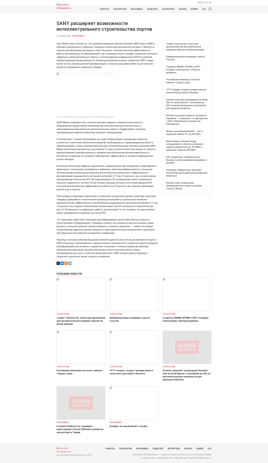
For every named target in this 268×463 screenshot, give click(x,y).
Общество (152, 9)
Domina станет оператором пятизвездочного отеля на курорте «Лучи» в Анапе (184, 186)
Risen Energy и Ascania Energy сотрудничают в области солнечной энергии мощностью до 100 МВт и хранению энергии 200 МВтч (184, 145)
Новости (104, 9)
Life (204, 9)
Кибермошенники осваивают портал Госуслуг (185, 58)
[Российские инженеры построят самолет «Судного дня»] (81, 363)
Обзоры (183, 9)
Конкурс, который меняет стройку (128, 426)
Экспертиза (168, 9)
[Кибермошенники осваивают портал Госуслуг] (134, 310)
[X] (58, 263)
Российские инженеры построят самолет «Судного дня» (183, 81)
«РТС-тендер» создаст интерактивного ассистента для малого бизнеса (186, 91)
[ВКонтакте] (62, 263)
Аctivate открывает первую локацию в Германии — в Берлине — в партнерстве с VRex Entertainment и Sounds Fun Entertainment (187, 119)
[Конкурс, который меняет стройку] (134, 419)
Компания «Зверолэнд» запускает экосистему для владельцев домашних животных (187, 173)
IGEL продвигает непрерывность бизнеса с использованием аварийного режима (186, 160)
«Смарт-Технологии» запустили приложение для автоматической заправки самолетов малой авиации (185, 46)
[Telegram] (70, 263)
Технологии (119, 9)
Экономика (137, 9)
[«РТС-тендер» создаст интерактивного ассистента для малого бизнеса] (134, 363)
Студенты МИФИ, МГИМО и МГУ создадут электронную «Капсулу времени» (183, 69)
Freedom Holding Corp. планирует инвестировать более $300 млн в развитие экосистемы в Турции (80, 429)
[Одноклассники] (66, 263)
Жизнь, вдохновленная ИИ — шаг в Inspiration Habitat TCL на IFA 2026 (184, 132)
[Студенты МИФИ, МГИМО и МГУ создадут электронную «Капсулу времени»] (187, 310)
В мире (194, 9)
